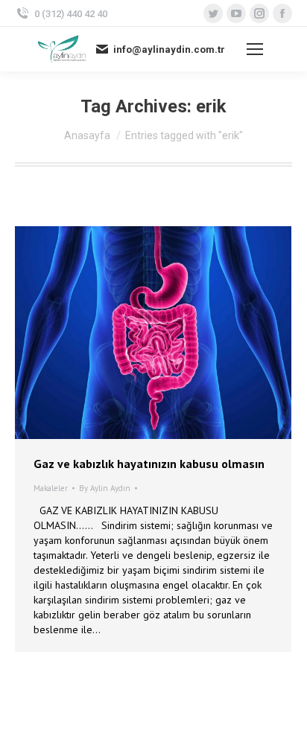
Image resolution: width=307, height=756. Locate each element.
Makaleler (51, 488)
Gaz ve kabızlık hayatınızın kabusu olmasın (149, 463)
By (104, 488)
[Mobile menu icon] (255, 49)
